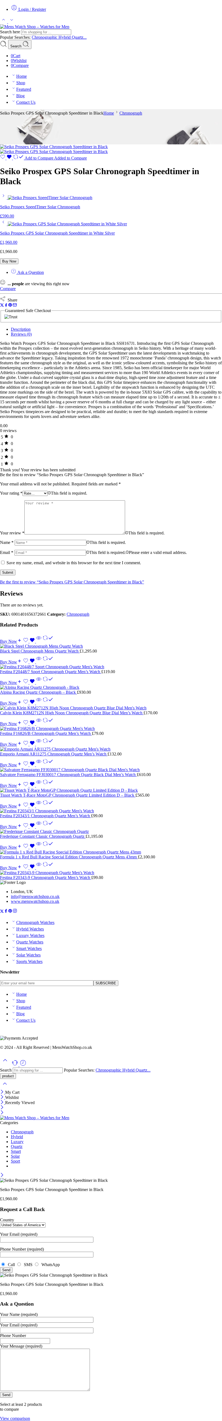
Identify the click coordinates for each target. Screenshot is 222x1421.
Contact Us (25, 102)
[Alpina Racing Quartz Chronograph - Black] (111, 687)
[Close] (2, 1092)
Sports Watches (29, 961)
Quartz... (79, 37)
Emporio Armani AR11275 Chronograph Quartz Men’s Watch (53, 754)
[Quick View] (38, 641)
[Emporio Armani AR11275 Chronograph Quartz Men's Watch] (111, 749)
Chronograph (130, 113)
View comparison (15, 1418)
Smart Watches (29, 948)
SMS (28, 1264)
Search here (10, 32)
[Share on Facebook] (6, 305)
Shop (20, 82)
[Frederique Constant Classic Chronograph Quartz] (111, 831)
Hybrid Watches (30, 929)
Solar (15, 1156)
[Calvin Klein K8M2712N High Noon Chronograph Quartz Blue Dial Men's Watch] (111, 708)
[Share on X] (2, 305)
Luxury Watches (30, 935)
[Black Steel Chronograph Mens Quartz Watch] (111, 646)
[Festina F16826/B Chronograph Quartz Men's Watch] (111, 728)
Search (16, 46)
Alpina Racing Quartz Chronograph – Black (38, 692)
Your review (12, 533)
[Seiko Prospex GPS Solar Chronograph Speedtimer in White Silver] (4, 224)
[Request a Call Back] (15, 1065)
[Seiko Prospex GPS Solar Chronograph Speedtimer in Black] (54, 146)
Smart (16, 1151)
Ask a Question (30, 272)
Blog (20, 95)
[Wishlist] (6, 158)
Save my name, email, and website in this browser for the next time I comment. (73, 562)
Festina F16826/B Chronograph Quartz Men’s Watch (46, 733)
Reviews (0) (21, 334)
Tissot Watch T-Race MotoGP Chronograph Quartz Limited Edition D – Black (67, 795)
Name (7, 542)
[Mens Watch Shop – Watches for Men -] (34, 26)
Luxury (17, 1141)
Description (21, 329)
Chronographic (45, 37)
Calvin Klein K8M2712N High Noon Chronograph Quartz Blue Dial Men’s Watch (71, 712)
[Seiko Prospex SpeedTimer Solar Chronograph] (4, 197)
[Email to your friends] (14, 305)
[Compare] (48, 641)
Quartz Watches (29, 942)
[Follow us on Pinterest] (10, 911)
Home (21, 76)
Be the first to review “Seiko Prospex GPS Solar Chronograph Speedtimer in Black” (72, 582)
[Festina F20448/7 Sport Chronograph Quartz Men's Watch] (111, 666)
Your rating (11, 493)
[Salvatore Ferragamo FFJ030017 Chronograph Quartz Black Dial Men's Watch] (111, 769)
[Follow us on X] (2, 911)
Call (11, 1264)
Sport (15, 1161)
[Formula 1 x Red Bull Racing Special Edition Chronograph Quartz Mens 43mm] (111, 852)
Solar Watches (28, 955)
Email (6, 552)
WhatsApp (49, 1264)
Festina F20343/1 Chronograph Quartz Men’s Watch (45, 815)
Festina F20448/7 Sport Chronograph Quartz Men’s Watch (50, 671)
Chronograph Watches (35, 922)
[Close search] (5, 1087)
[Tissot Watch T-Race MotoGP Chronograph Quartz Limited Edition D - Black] (111, 790)
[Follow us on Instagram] (14, 911)
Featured (23, 89)
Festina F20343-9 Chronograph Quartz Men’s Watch (45, 877)
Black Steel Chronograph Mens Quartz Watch (40, 651)
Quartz (16, 1146)
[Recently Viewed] (23, 1065)
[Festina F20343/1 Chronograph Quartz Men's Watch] (111, 811)
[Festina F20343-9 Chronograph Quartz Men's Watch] (111, 872)
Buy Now (9, 261)
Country (7, 1220)
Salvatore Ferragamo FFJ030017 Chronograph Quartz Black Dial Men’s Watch (68, 774)
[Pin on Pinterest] (10, 305)
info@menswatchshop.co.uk (35, 896)
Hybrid (65, 37)
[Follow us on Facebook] (6, 911)
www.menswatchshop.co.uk (35, 901)
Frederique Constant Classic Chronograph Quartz (43, 836)
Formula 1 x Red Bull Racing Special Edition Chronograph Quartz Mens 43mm (69, 857)
